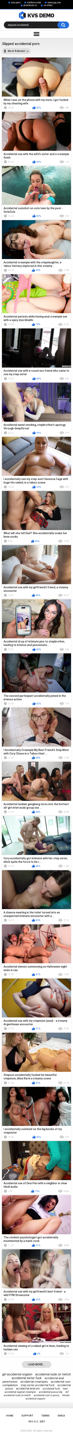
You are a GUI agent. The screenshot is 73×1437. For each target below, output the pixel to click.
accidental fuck (51, 1388)
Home (9, 1415)
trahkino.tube (34, 2)
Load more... (36, 1364)
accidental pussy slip (50, 1391)
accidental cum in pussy (46, 1395)
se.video (48, 5)
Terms (45, 1415)
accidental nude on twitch (53, 1374)
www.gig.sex (54, 2)
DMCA (61, 1415)
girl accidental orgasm (17, 1374)
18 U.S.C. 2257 (36, 1421)
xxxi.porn (15, 2)
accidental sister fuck (27, 1378)
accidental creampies (34, 1381)
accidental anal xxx (28, 1388)
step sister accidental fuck (38, 1385)
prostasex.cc (30, 5)
